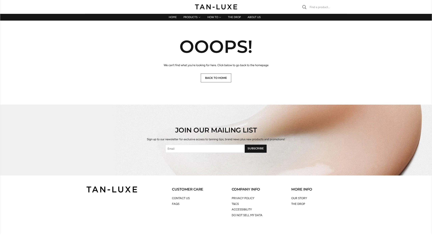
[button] (323, 7)
